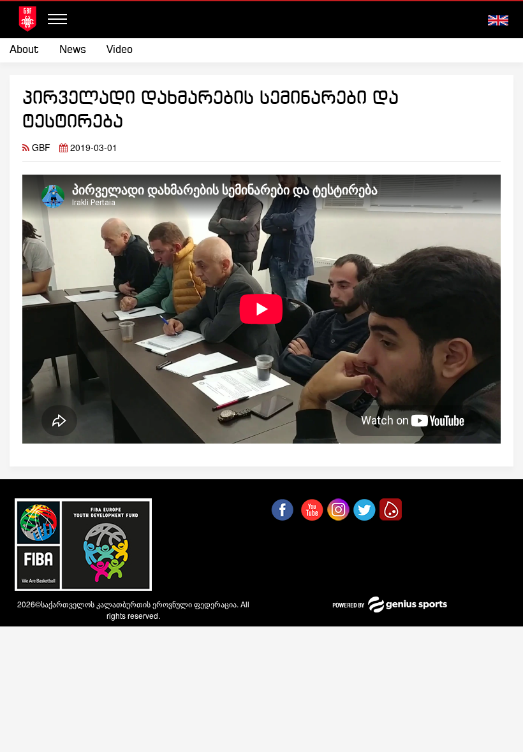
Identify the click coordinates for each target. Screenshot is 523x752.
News (72, 50)
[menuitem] (29, 50)
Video (120, 50)
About (24, 50)
